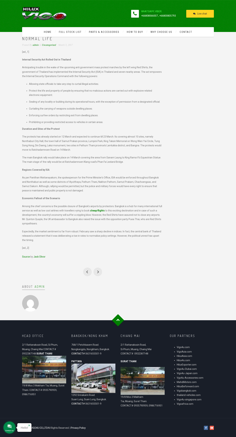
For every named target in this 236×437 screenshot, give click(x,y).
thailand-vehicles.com (189, 395)
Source (26, 256)
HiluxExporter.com (186, 364)
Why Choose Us (161, 32)
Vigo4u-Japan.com (187, 373)
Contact (186, 32)
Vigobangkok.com (186, 390)
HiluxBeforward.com (188, 386)
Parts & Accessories (104, 32)
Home (47, 32)
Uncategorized (49, 45)
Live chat (202, 13)
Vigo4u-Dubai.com (187, 369)
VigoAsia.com (184, 351)
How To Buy (135, 32)
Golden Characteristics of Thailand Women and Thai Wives (87, 272)
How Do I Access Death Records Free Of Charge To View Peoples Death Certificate (97, 272)
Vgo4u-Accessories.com (190, 377)
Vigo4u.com (183, 347)
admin (40, 286)
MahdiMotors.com (187, 382)
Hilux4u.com (183, 360)
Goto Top (118, 320)
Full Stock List (70, 32)
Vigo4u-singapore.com (189, 399)
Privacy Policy (78, 427)
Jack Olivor (39, 256)
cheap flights (97, 210)
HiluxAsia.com (184, 356)
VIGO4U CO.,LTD (39, 427)
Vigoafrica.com (185, 403)
